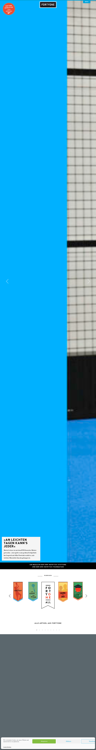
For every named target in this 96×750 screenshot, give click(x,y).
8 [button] (56, 630)
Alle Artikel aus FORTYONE (48, 623)
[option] (48, 609)
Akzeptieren (44, 741)
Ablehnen (68, 741)
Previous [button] (9, 595)
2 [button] (39, 630)
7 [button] (54, 630)
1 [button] (37, 630)
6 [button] (51, 630)
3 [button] (42, 630)
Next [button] (86, 595)
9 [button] (59, 630)
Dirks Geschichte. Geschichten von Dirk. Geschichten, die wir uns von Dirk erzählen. (48, 625)
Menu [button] (86, 1)
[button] (7, 281)
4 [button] (45, 630)
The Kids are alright (69, 547)
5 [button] (48, 630)
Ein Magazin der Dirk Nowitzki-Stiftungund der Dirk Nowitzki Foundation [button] (48, 566)
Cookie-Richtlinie (7, 747)
